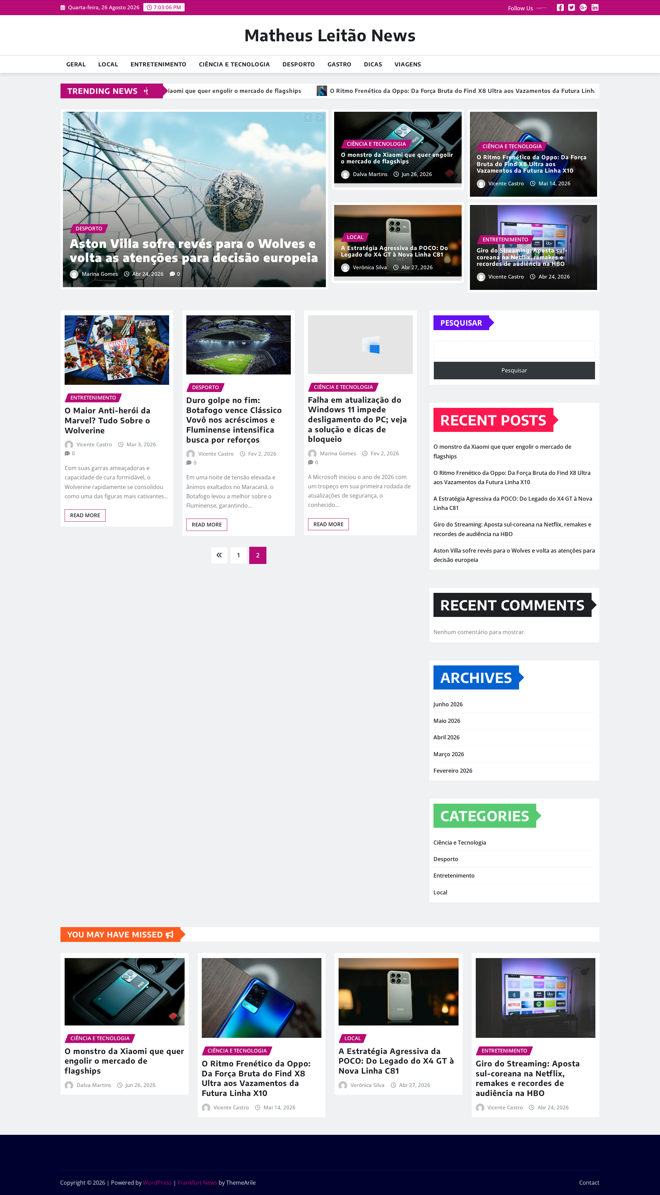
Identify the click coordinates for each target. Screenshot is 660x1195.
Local (108, 64)
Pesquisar (461, 322)
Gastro (340, 64)
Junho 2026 (448, 704)
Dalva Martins (370, 174)
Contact (589, 1182)
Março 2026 (448, 754)
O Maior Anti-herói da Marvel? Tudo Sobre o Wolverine (108, 420)
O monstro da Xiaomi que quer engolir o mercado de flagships (397, 158)
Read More (85, 515)
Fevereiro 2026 (452, 770)
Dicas (373, 64)
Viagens (408, 64)
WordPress (157, 1182)
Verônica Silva (370, 267)
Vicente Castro (101, 273)
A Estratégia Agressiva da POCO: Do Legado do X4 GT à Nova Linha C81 (394, 251)
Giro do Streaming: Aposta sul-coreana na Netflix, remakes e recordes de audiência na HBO (522, 257)
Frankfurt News (197, 1182)
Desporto (299, 64)
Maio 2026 (446, 721)
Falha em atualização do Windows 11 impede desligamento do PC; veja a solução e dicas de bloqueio (357, 419)
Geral (76, 64)
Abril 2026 (446, 737)
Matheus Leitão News (330, 35)
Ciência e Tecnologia (234, 64)
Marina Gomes (338, 453)
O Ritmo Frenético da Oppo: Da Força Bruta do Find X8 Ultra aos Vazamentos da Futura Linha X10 (194, 243)
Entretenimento (159, 64)
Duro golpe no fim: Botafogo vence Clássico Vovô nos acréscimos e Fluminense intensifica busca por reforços (234, 419)
